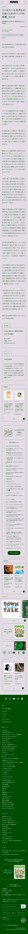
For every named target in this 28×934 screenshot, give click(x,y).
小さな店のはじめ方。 (6, 796)
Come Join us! (6, 913)
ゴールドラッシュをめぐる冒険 (8, 766)
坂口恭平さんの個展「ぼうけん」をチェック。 (14, 496)
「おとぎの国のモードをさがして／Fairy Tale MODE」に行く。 (14, 449)
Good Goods (5, 740)
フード (4, 717)
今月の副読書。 (5, 784)
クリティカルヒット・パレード (8, 764)
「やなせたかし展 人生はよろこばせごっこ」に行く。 (15, 529)
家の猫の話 (4, 794)
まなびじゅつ (4, 842)
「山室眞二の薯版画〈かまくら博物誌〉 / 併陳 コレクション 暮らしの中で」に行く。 (14, 533)
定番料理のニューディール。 (8, 792)
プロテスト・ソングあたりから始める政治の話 (11, 840)
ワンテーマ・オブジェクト (7, 778)
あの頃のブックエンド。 (7, 832)
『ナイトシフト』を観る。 (10, 499)
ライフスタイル (6, 722)
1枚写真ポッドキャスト (6, 816)
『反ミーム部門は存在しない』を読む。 (14, 502)
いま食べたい (5, 752)
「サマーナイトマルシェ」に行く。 (12, 493)
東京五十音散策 (5, 800)
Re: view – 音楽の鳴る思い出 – (9, 744)
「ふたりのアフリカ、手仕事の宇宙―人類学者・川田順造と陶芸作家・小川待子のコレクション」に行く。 (14, 520)
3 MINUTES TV (5, 730)
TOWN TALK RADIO (6, 828)
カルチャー (5, 711)
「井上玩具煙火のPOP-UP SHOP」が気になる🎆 (14, 489)
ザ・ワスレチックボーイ (7, 770)
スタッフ (14, 913)
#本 (3, 37)
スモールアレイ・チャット (7, 836)
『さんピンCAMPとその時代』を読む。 (14, 486)
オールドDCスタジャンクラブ (8, 754)
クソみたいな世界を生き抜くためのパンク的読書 (12, 762)
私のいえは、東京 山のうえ (7, 806)
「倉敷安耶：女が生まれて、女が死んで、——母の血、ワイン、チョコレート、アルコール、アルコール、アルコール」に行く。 (14, 454)
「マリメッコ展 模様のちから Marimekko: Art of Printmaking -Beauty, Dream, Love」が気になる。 (14, 538)
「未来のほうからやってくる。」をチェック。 (14, 548)
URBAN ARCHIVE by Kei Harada (9, 746)
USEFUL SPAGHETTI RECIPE (8, 748)
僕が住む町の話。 (6, 786)
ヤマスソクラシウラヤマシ (7, 776)
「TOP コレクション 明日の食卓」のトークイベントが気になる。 (14, 525)
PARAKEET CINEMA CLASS (8, 820)
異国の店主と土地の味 (7, 802)
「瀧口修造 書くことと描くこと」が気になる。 (14, 462)
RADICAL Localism (6, 742)
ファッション (6, 719)
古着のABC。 (5, 788)
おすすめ (4, 756)
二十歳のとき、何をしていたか (8, 780)
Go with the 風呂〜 (6, 738)
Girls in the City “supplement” (9, 736)
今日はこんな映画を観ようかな (8, 782)
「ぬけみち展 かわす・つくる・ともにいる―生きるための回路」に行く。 (15, 507)
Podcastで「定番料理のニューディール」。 (11, 822)
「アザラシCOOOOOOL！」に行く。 (13, 484)
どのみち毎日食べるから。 (7, 838)
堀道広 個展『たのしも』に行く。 (13, 466)
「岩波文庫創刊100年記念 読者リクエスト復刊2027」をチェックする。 (14, 515)
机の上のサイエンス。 (6, 798)
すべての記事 (6, 709)
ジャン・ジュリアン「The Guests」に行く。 (15, 504)
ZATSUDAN (4, 830)
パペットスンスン (5, 774)
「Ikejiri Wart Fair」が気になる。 (13, 446)
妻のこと (4, 790)
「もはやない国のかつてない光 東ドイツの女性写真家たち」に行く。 (15, 511)
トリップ (4, 714)
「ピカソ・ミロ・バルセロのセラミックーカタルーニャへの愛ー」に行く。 (15, 545)
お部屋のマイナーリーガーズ (8, 760)
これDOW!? (4, 834)
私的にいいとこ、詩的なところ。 (8, 808)
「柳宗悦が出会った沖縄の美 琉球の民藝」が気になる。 (15, 473)
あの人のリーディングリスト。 (8, 750)
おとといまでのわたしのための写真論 (10, 758)
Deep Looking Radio (7, 818)
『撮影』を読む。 (9, 479)
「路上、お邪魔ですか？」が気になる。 (13, 541)
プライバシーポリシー (15, 899)
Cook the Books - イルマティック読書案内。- (12, 734)
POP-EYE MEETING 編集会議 (9, 824)
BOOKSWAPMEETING (7, 732)
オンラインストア (21, 913)
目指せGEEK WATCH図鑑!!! (8, 804)
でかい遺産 (4, 772)
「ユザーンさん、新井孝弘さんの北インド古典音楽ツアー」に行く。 (14, 469)
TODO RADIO (5, 826)
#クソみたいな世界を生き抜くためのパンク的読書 (13, 35)
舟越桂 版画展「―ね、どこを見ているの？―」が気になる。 (14, 458)
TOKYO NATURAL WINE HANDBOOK (10, 854)
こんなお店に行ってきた (7, 768)
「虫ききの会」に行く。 (10, 481)
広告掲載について (5, 917)
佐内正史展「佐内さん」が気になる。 (13, 476)
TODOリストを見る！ (14, 553)
